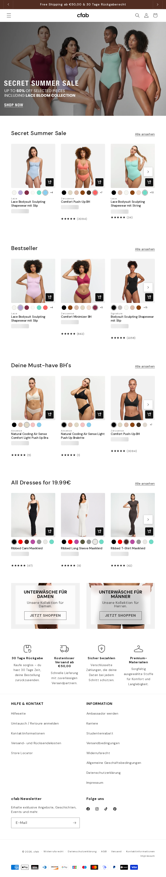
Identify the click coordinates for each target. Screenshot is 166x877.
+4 (51, 192)
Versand (116, 851)
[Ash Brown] (26, 542)
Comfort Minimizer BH (76, 317)
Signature (116, 313)
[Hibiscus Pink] (26, 192)
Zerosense (67, 198)
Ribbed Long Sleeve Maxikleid (81, 548)
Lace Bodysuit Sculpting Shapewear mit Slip (28, 204)
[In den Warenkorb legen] (50, 182)
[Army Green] (82, 542)
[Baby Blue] (45, 192)
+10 (152, 192)
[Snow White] (45, 542)
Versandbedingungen (103, 743)
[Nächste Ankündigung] (157, 4)
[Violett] (33, 542)
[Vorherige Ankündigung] (8, 4)
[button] (8, 15)
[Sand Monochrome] (145, 425)
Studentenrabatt (99, 733)
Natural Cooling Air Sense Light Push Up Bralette (83, 436)
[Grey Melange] (39, 542)
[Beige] (76, 192)
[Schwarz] (64, 192)
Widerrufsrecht (98, 753)
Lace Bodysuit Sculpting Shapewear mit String (128, 204)
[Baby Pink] (33, 425)
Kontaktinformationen (28, 733)
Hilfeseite (18, 714)
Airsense (16, 430)
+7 (101, 192)
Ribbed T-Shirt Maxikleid (128, 548)
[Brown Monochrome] (89, 192)
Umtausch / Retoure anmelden (35, 723)
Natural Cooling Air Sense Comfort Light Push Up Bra (29, 436)
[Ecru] (70, 192)
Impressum (94, 783)
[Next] (148, 171)
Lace (14, 198)
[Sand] (138, 192)
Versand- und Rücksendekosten (36, 743)
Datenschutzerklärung (103, 773)
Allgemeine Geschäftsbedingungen (113, 763)
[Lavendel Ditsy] (33, 192)
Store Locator (22, 753)
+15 (146, 307)
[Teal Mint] (39, 192)
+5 (101, 307)
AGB (104, 851)
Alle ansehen (145, 134)
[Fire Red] (20, 542)
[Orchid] (20, 192)
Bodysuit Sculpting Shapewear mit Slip (132, 319)
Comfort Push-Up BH (75, 202)
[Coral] (95, 192)
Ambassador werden (102, 714)
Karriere (92, 723)
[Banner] (83, 69)
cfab (36, 851)
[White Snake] (120, 307)
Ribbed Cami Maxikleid (27, 548)
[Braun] (82, 192)
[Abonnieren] (74, 823)
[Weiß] (14, 192)
